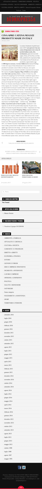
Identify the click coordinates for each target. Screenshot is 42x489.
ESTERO (17, 31)
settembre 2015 (9, 343)
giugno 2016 (8, 322)
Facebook (18, 10)
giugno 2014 (8, 397)
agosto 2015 (8, 347)
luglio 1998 (7, 451)
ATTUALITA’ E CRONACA (10, 1)
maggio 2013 (8, 444)
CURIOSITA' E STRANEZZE (13, 249)
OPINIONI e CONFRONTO (13, 278)
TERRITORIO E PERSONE (25, 1)
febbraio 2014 (8, 412)
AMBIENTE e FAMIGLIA (34, 4)
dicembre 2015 (8, 333)
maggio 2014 (8, 401)
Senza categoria (9, 292)
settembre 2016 (9, 315)
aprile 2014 (7, 405)
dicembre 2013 (8, 419)
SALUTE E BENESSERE (20, 4)
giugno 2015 (8, 354)
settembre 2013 (9, 430)
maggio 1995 (8, 459)
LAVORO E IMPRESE (11, 274)
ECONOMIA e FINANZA (7, 4)
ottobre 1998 (8, 448)
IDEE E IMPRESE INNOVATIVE (15, 267)
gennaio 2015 (8, 372)
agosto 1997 (8, 455)
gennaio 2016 (8, 329)
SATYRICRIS (8, 288)
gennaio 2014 (8, 415)
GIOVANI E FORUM (11, 263)
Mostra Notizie (8, 213)
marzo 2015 (8, 365)
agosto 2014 (8, 390)
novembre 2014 (9, 379)
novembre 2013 (9, 423)
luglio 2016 (7, 318)
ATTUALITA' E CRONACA (13, 242)
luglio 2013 (7, 437)
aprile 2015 (7, 361)
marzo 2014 (8, 408)
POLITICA (36, 1)
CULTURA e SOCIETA (7, 7)
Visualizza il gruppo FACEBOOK (14, 226)
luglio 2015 (7, 351)
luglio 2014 (7, 394)
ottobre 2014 (8, 383)
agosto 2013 (8, 433)
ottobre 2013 (8, 426)
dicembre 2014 (8, 376)
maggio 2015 (8, 358)
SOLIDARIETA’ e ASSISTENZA (14, 296)
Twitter (24, 10)
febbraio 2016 (8, 325)
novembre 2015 (9, 336)
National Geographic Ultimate (33, 7)
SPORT (6, 299)
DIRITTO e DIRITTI (19, 7)
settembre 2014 (9, 387)
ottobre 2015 (8, 340)
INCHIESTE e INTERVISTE (13, 270)
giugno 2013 (8, 441)
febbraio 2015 (8, 369)
